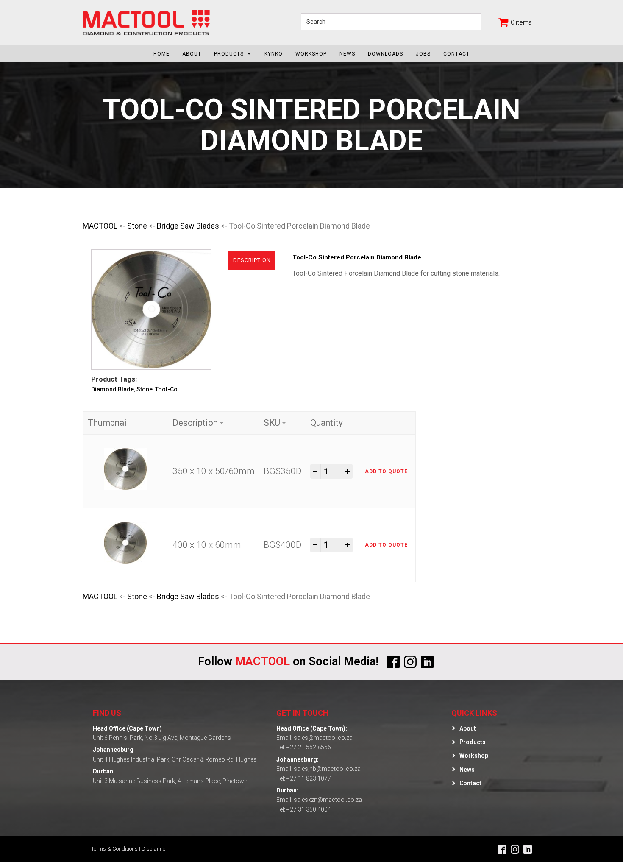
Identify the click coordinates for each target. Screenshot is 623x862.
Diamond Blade (112, 389)
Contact (456, 54)
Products (229, 54)
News (347, 54)
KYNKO (273, 54)
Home (161, 54)
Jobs (423, 54)
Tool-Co (166, 389)
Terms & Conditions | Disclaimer (129, 848)
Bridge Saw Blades (188, 225)
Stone (137, 225)
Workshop (311, 54)
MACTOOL (100, 225)
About (191, 54)
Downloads (385, 54)
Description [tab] (252, 260)
